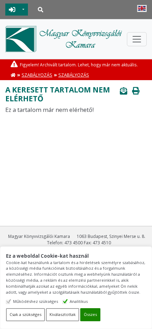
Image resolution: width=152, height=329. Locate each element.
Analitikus (79, 301)
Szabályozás (37, 75)
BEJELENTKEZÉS (12, 10)
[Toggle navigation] (137, 39)
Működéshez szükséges (35, 301)
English (142, 8)
